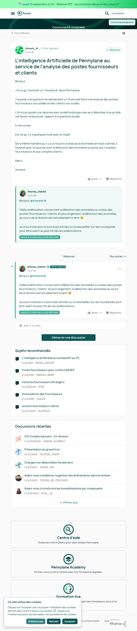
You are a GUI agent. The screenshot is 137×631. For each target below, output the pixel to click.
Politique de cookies (41, 610)
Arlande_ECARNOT (54, 440)
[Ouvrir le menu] (123, 33)
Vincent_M (31, 48)
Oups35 (41, 398)
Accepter (69, 621)
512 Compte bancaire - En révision (46, 436)
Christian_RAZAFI (50, 453)
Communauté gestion (122, 22)
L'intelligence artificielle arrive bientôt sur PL (51, 358)
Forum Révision (22, 33)
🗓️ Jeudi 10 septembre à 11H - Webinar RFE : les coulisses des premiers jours (67, 4)
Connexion (118, 13)
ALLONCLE (44, 410)
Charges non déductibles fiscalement (48, 462)
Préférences (35, 621)
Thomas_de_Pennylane (54, 479)
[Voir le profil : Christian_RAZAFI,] (18, 452)
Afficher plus (70, 502)
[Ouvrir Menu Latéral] (13, 13)
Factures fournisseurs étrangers (43, 382)
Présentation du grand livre (42, 449)
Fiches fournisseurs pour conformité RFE (48, 370)
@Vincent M (38, 201)
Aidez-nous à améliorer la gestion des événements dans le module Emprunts (67, 475)
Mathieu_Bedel (45, 374)
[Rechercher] (107, 13)
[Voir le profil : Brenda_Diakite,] (22, 193)
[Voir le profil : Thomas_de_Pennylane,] (18, 478)
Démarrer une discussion (68, 337)
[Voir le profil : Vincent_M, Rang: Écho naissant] (19, 50)
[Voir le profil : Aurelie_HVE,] (18, 465)
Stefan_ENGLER (44, 362)
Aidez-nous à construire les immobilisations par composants (63, 488)
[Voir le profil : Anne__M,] (18, 491)
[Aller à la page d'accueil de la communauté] (24, 13)
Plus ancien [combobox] (118, 256)
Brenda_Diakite (37, 191)
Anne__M (46, 492)
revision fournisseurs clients (40, 406)
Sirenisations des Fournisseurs (42, 394)
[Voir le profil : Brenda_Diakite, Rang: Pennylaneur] (22, 268)
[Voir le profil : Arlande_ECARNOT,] (18, 439)
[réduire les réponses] (12, 266)
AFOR (41, 386)
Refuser (53, 621)
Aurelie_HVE (47, 466)
